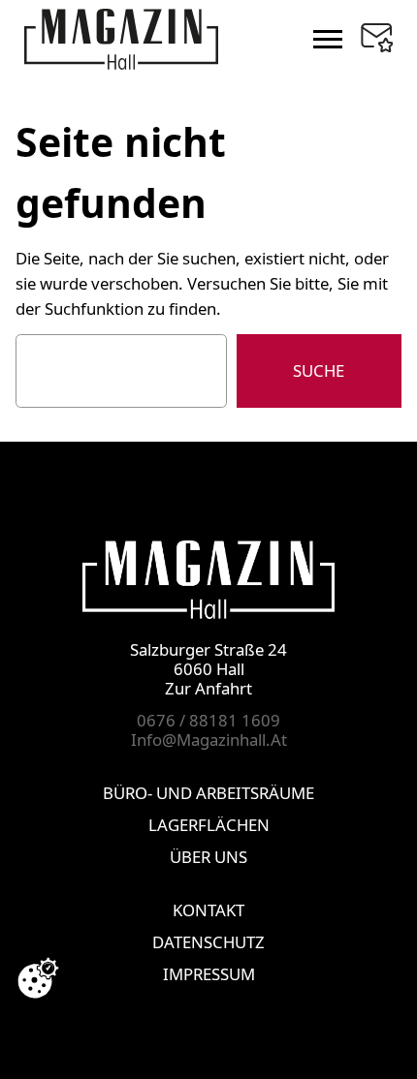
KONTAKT (208, 910)
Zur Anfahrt (208, 688)
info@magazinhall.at (209, 739)
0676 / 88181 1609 (208, 720)
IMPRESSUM (209, 974)
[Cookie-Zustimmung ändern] (38, 978)
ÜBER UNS (208, 857)
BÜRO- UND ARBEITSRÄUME (208, 793)
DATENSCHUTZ (208, 942)
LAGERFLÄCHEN (209, 825)
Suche (318, 370)
